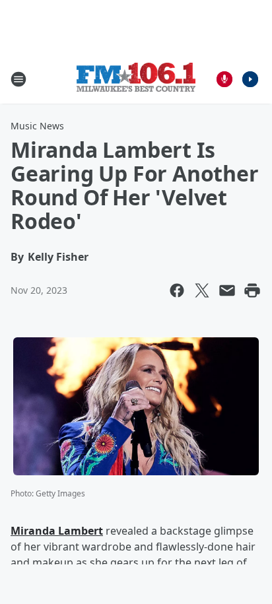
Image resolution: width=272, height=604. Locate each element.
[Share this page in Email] (227, 290)
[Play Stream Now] (250, 79)
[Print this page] (252, 290)
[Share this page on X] (202, 290)
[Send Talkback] (224, 79)
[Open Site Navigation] (18, 79)
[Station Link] (136, 79)
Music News (37, 125)
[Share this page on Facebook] (177, 290)
